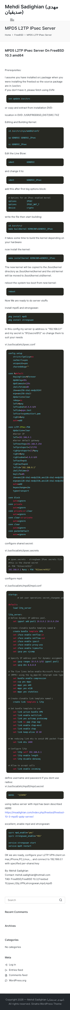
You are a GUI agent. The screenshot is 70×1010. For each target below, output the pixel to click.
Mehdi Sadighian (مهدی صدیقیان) (31, 9)
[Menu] (12, 20)
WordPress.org (17, 980)
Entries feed (16, 969)
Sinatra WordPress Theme (46, 1003)
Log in (12, 964)
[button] (61, 900)
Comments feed (18, 975)
